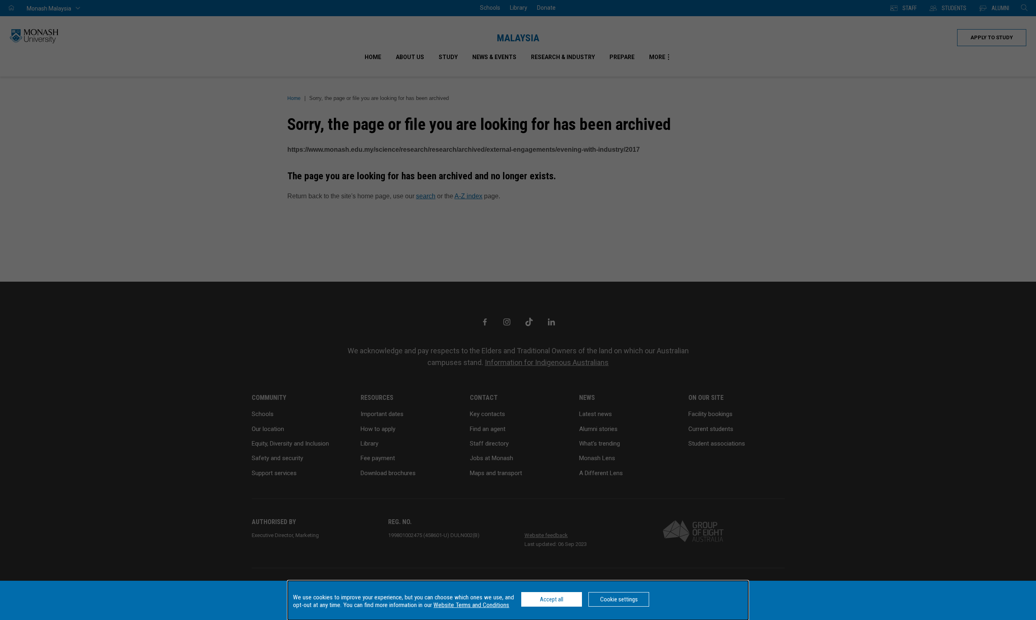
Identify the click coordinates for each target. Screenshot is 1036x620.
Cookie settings (619, 599)
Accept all (551, 599)
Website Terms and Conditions (471, 605)
